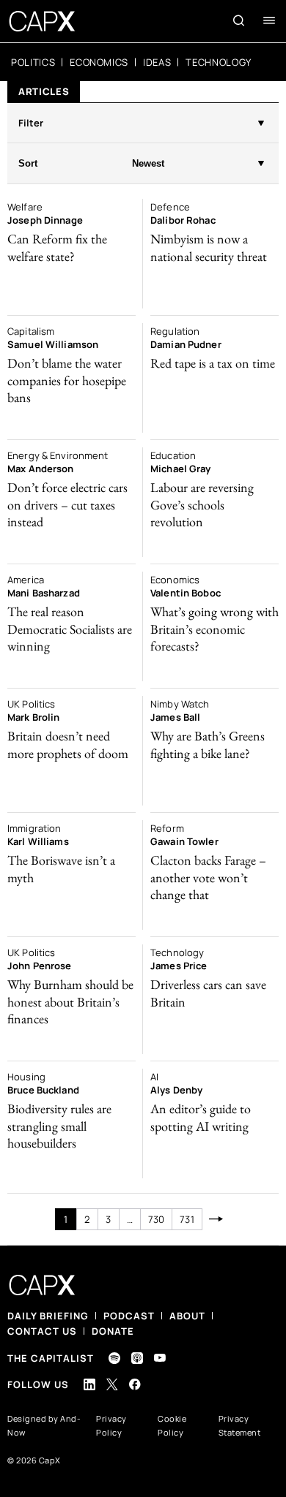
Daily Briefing (48, 1316)
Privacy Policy (111, 1425)
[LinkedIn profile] (89, 1384)
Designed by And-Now (44, 1425)
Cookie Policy (172, 1425)
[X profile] (112, 1384)
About (187, 1316)
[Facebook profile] (135, 1384)
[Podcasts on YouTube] (160, 1358)
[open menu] (269, 20)
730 (156, 1219)
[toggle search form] (239, 20)
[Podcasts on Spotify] (114, 1358)
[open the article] (71, 253)
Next (217, 1219)
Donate (113, 1331)
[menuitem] (33, 62)
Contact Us (42, 1331)
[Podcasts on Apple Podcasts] (137, 1358)
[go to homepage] (42, 21)
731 (187, 1219)
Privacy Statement (240, 1425)
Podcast (129, 1316)
